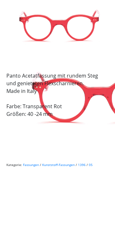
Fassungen (31, 164)
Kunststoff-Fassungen (58, 164)
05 (91, 164)
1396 (82, 164)
